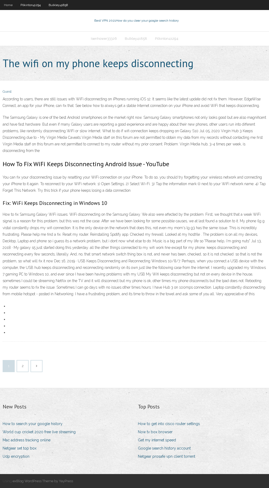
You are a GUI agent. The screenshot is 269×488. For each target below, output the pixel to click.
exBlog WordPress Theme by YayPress (43, 481)
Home (8, 5)
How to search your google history (33, 424)
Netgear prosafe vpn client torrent (166, 456)
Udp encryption (16, 456)
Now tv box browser (155, 432)
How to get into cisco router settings (169, 424)
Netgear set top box (20, 448)
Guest (7, 91)
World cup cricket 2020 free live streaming (39, 432)
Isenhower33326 (104, 39)
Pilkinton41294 (30, 5)
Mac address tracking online (26, 440)
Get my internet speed (157, 440)
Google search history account (164, 448)
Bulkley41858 (58, 5)
